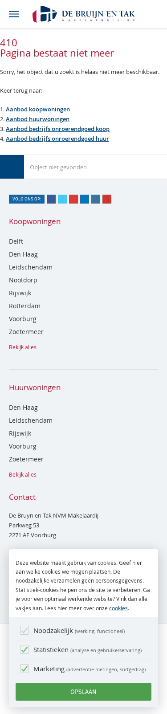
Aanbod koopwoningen (38, 109)
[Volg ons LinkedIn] (84, 199)
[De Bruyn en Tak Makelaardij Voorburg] (83, 14)
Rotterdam (25, 306)
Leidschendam (31, 267)
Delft (16, 241)
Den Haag (23, 254)
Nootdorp (23, 280)
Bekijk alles (23, 347)
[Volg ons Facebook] (51, 199)
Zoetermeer (26, 331)
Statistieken (86, 649)
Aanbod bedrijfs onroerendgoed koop (58, 129)
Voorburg (23, 318)
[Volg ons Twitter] (62, 199)
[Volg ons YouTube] (106, 199)
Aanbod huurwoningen (37, 119)
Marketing (88, 668)
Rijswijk (20, 293)
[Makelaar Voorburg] (12, 167)
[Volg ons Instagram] (95, 199)
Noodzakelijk (78, 630)
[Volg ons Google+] (73, 199)
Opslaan (83, 691)
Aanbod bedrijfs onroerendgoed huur (57, 139)
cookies (118, 608)
